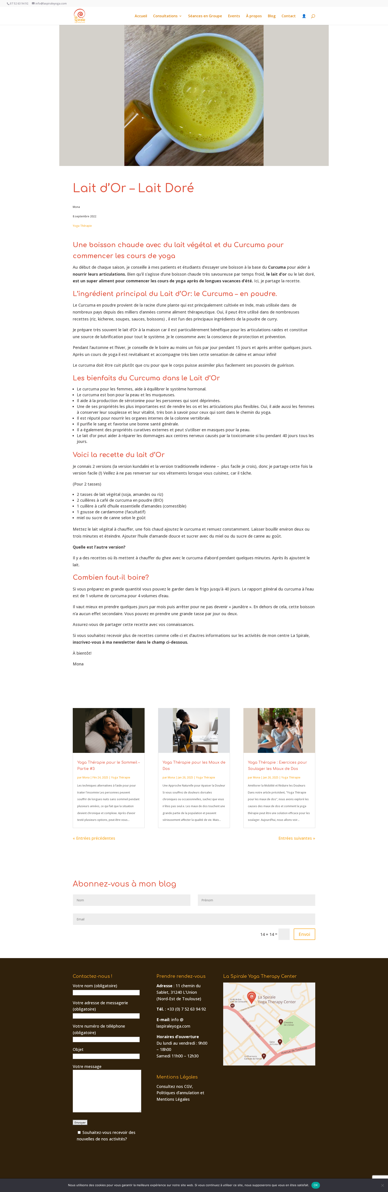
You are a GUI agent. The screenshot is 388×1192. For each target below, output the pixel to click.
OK (316, 1185)
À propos (254, 16)
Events (234, 16)
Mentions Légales (173, 1099)
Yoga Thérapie (82, 226)
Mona (86, 777)
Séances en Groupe (205, 16)
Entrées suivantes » (296, 838)
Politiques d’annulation (178, 1092)
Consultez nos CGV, (175, 1086)
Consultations (165, 16)
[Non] (382, 1185)
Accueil (141, 16)
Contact (289, 16)
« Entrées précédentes (94, 838)
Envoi (304, 934)
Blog (272, 16)
